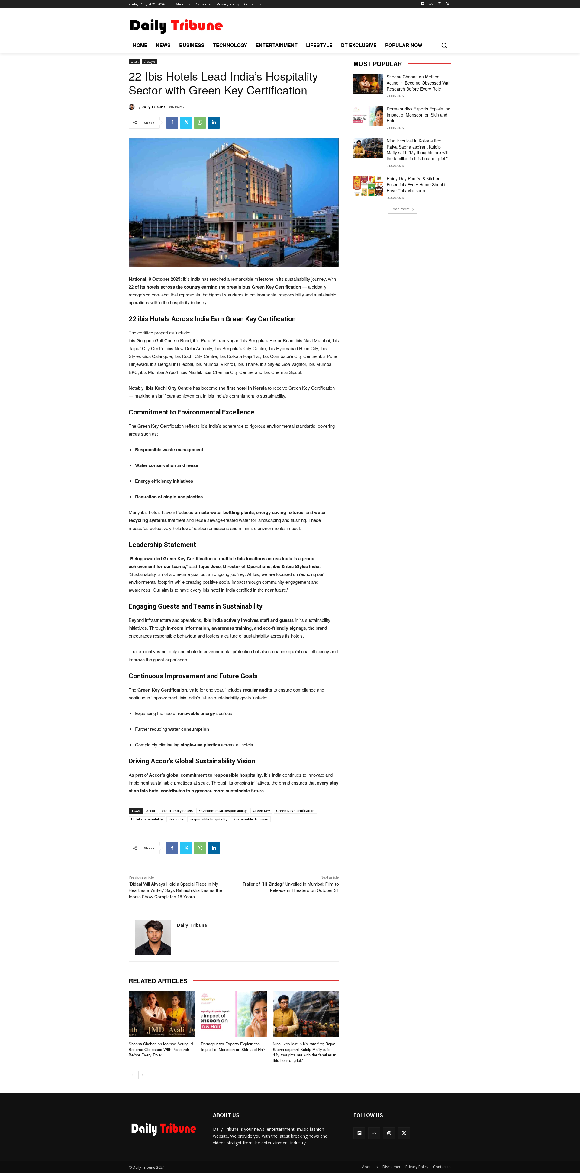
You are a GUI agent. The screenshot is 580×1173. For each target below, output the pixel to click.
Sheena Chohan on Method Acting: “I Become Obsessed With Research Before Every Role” (161, 1049)
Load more (400, 209)
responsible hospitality (208, 819)
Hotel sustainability (147, 819)
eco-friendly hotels (177, 810)
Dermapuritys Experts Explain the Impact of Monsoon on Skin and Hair (233, 1046)
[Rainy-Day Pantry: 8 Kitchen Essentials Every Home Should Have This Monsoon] (368, 186)
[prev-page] (132, 1075)
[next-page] (142, 1075)
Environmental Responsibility (223, 810)
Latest (134, 61)
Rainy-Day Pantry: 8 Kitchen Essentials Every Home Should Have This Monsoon (416, 184)
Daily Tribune (153, 106)
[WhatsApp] (200, 123)
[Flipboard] (422, 4)
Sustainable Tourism (251, 819)
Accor (151, 810)
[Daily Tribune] (133, 107)
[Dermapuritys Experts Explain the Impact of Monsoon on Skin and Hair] (234, 1014)
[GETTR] (431, 4)
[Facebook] (172, 123)
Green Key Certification (295, 810)
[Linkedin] (214, 123)
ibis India (176, 819)
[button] (444, 45)
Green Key (261, 810)
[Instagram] (439, 4)
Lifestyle (149, 61)
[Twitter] (447, 4)
